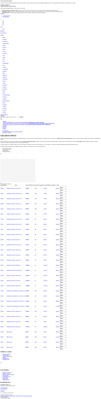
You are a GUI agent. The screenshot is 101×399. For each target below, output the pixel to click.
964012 (2, 224)
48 (35, 265)
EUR (4, 28)
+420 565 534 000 (3, 387)
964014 (2, 234)
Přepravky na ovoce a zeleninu (8, 374)
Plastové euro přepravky (7, 372)
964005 (2, 290)
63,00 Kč (45, 244)
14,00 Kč (45, 290)
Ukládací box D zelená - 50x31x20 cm (14, 285)
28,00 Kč (45, 219)
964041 (2, 336)
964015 (2, 295)
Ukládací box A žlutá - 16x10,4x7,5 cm (14, 203)
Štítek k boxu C (9, 342)
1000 (36, 331)
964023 (2, 254)
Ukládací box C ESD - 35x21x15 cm (13, 321)
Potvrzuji (2, 13)
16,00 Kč (45, 188)
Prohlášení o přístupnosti (5, 395)
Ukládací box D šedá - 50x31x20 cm (13, 265)
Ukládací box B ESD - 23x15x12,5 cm (14, 316)
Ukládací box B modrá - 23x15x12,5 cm (14, 224)
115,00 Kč (45, 270)
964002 (2, 198)
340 (35, 213)
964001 (2, 193)
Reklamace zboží (6, 359)
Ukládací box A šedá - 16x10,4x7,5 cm (14, 188)
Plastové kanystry (6, 379)
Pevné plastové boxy (6, 376)
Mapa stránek (12, 395)
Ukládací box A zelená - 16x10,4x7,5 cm (14, 208)
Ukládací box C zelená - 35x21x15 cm (14, 260)
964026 (2, 321)
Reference (5, 126)
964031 (2, 270)
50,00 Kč (45, 301)
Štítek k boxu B (9, 336)
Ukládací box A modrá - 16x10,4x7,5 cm (14, 198)
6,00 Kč (44, 347)
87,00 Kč (45, 306)
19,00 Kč (45, 311)
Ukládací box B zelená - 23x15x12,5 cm (14, 234)
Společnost (5, 125)
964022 (2, 249)
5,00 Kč (44, 336)
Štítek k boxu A (9, 331)
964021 (2, 244)
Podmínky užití (5, 355)
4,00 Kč (44, 331)
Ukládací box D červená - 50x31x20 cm (14, 270)
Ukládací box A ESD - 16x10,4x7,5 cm (14, 311)
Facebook (2, 390)
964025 (2, 301)
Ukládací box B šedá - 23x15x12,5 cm (14, 213)
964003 (2, 203)
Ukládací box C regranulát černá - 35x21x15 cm (15, 301)
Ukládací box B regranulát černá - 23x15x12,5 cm (16, 295)
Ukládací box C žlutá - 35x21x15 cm (13, 254)
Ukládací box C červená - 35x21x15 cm (14, 244)
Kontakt (4, 357)
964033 (2, 280)
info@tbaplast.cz (4, 388)
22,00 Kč (45, 295)
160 (35, 239)
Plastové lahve (5, 378)
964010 (2, 213)
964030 (2, 265)
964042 (2, 342)
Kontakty (4, 128)
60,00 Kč (45, 239)
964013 (2, 229)
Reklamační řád (6, 358)
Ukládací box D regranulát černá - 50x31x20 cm (15, 306)
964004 (2, 208)
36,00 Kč (45, 316)
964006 (2, 311)
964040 (2, 331)
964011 (2, 219)
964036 (2, 326)
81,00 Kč (45, 321)
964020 (2, 239)
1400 (36, 188)
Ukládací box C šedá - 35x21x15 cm (13, 239)
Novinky (4, 127)
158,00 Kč (45, 326)
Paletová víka (5, 377)
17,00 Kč (45, 193)
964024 (2, 260)
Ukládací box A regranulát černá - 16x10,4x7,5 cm (16, 290)
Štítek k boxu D (9, 347)
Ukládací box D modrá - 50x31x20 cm (14, 275)
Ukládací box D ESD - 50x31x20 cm (13, 326)
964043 (2, 347)
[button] (0, 18)
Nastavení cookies (19, 395)
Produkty (4, 121)
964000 (2, 188)
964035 (2, 306)
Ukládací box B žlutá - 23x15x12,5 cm (14, 229)
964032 (2, 275)
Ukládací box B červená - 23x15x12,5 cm (14, 219)
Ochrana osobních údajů (7, 356)
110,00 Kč (45, 265)
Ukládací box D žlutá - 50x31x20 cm (13, 280)
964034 (2, 285)
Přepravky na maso (6, 373)
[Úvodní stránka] (4, 114)
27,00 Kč (45, 213)
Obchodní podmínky (6, 354)
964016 (2, 316)
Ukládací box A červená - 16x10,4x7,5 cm (14, 193)
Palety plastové (5, 375)
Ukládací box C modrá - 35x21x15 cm (14, 249)
